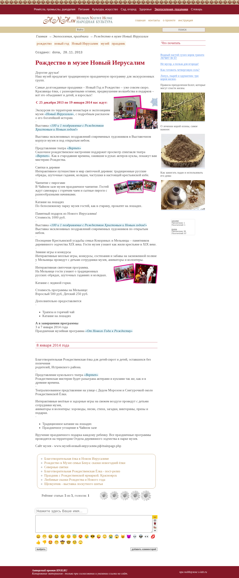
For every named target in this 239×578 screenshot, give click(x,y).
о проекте (169, 20)
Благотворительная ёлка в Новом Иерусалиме (76, 458)
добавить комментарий (144, 549)
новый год (61, 43)
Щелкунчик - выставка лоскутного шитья (73, 484)
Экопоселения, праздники (171, 9)
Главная (41, 36)
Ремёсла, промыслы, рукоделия (54, 9)
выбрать (41, 549)
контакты (154, 20)
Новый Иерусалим (85, 43)
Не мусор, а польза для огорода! (179, 63)
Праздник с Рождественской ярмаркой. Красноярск (80, 475)
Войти (80, 29)
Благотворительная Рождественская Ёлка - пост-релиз (82, 471)
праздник (118, 43)
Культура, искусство (105, 9)
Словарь (196, 9)
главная (140, 20)
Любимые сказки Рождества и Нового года (74, 479)
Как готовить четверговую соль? (179, 69)
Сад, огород (128, 9)
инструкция (185, 20)
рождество (44, 43)
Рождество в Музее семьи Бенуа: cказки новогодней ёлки (84, 463)
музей (105, 43)
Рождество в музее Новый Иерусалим (121, 36)
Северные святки (56, 467)
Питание (83, 9)
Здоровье (145, 9)
